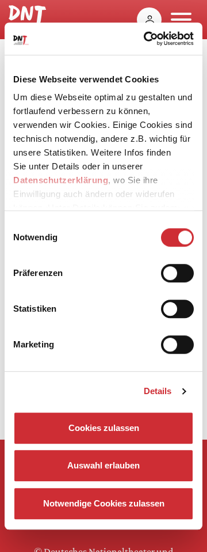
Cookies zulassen (103, 428)
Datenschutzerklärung (60, 180)
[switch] (177, 273)
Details (158, 391)
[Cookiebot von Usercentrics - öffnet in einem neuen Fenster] (146, 38)
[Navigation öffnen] (181, 19)
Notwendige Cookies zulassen (103, 503)
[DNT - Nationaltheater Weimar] (27, 16)
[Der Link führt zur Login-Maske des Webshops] (149, 19)
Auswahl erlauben (103, 465)
